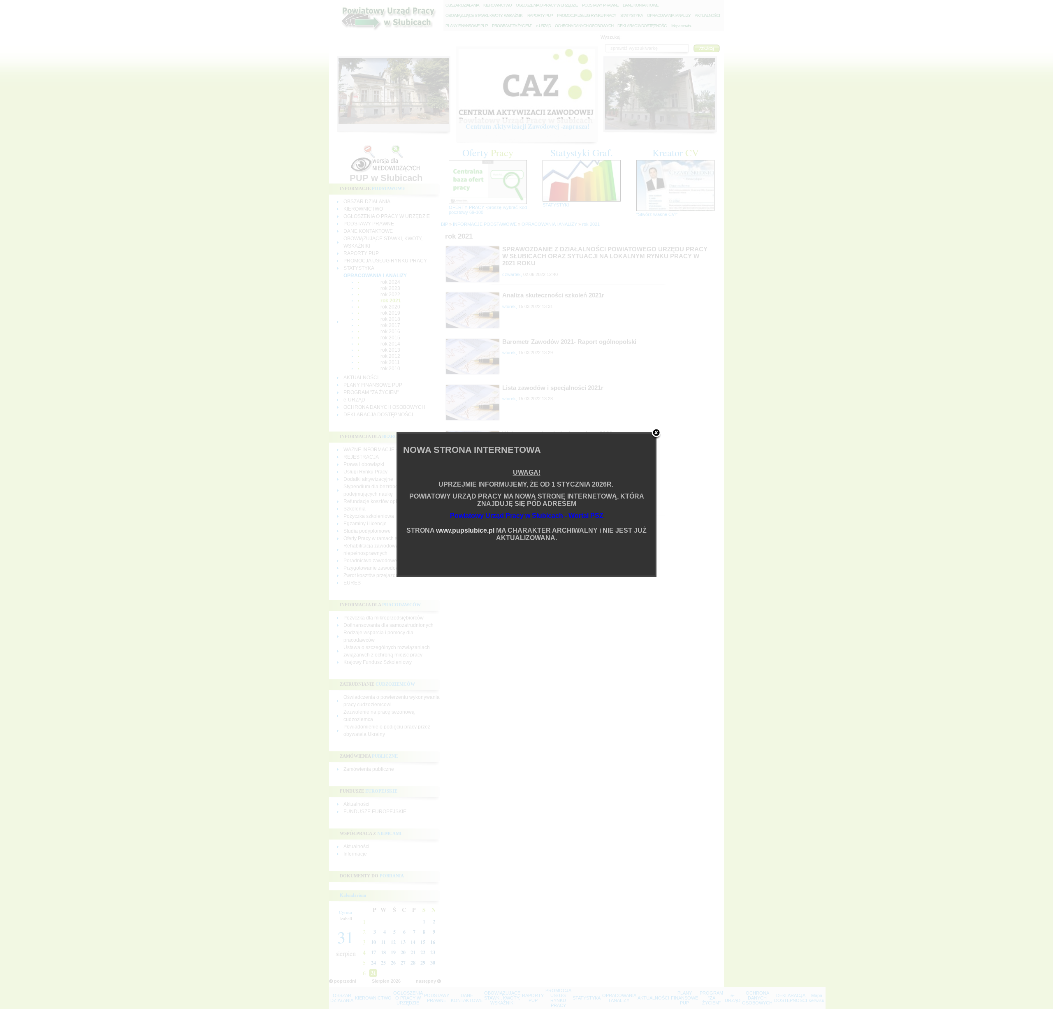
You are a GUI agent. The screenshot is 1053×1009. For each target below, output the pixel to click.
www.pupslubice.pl (465, 530)
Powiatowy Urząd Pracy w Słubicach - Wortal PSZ (526, 515)
